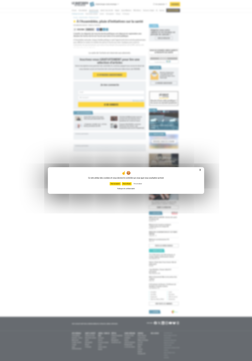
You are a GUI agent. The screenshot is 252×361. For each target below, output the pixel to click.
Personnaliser (138, 184)
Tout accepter (115, 184)
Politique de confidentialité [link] (126, 189)
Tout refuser (127, 184)
